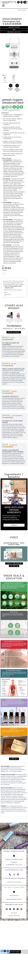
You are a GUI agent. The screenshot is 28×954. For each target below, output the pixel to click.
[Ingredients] (13, 77)
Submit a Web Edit (14, 915)
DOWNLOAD (14, 759)
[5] (6, 339)
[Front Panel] (5, 77)
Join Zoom (14, 913)
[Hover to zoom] (14, 52)
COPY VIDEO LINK (14, 566)
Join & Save (18, 864)
